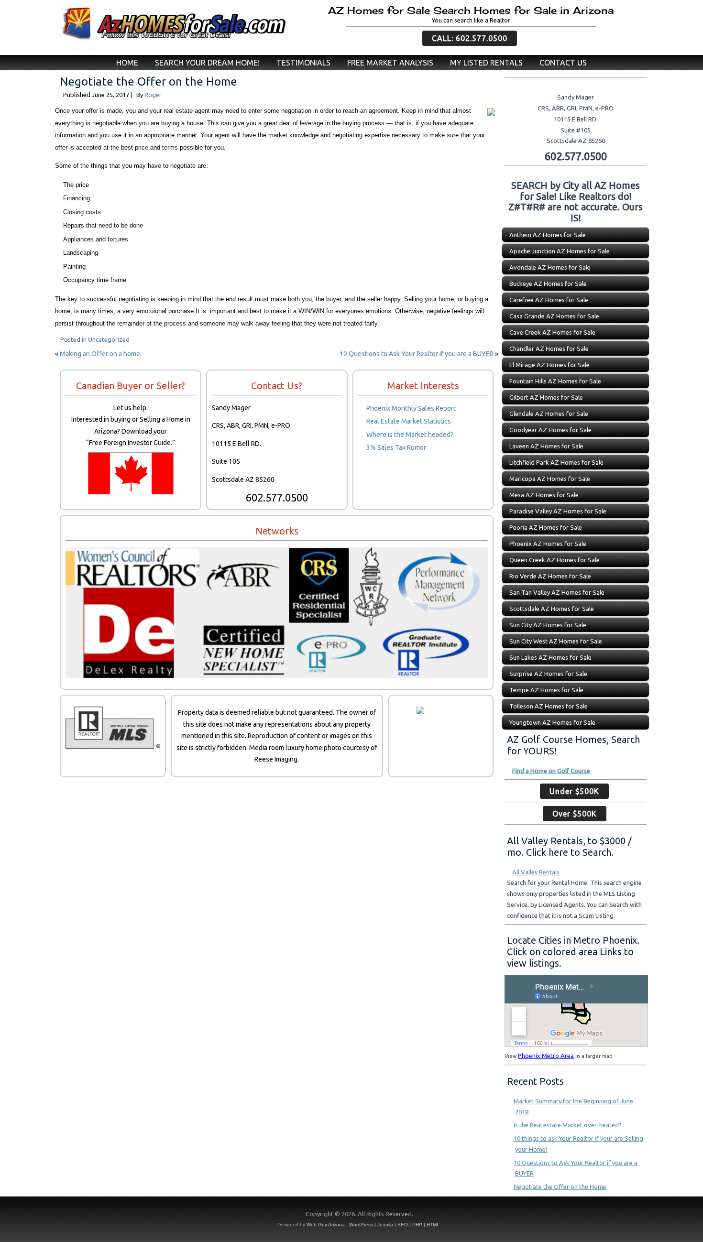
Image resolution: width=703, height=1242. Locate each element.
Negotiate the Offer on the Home (560, 1186)
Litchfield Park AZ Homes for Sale (556, 462)
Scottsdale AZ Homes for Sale (551, 608)
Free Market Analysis (390, 62)
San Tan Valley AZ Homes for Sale (556, 592)
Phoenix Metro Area (546, 1055)
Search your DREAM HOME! (207, 62)
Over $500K (574, 813)
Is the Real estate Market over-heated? (568, 1125)
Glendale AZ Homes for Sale (548, 413)
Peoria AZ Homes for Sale (545, 527)
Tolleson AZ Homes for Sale (548, 706)
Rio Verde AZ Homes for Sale (550, 576)
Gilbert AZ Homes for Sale (546, 397)
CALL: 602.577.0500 (469, 38)
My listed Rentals (486, 62)
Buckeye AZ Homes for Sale (548, 283)
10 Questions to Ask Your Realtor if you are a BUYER (417, 354)
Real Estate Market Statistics (408, 421)
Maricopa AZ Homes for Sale (549, 478)
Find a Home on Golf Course (551, 770)
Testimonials (303, 62)
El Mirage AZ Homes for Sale (549, 364)
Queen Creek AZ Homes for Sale (554, 559)
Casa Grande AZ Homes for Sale (554, 316)
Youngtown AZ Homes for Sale (552, 722)
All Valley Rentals (536, 872)
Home (127, 62)
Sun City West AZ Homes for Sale (555, 641)
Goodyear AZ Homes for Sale (550, 429)
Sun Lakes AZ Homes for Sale (550, 657)
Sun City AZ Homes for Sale (547, 624)
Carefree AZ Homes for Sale (548, 299)
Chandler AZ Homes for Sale (549, 348)
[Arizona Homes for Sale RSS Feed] (60, 1216)
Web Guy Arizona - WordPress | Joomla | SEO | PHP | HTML (373, 1224)
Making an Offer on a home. (101, 354)
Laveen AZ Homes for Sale (546, 446)
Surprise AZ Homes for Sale (548, 673)
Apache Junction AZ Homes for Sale (559, 251)
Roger (153, 94)
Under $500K (574, 791)
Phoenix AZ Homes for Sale (547, 543)
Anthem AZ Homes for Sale (547, 234)
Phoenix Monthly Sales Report (411, 408)
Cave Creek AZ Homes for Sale (552, 332)
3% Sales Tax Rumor (396, 447)
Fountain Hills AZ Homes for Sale (555, 381)
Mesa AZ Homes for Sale (544, 494)
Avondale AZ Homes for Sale (550, 267)
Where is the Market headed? (409, 434)
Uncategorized (109, 339)
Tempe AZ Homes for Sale (546, 689)
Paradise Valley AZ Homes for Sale (557, 511)
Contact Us (563, 62)
